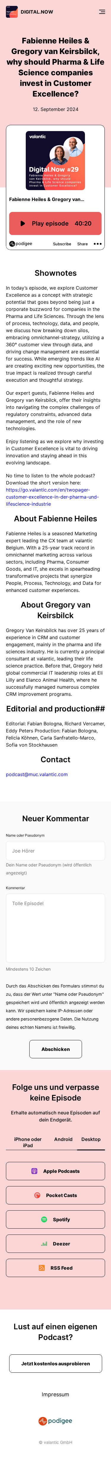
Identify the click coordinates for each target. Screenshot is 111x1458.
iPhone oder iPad (27, 1142)
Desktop (91, 1139)
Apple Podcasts (61, 1171)
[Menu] (102, 12)
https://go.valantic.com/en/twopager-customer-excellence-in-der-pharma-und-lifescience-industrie (52, 497)
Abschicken (55, 1049)
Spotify (61, 1219)
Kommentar (15, 888)
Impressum (55, 1394)
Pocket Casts (61, 1195)
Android (63, 1139)
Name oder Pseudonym (25, 835)
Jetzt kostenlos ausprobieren (55, 1363)
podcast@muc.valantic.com (37, 774)
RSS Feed (62, 1268)
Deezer (61, 1244)
